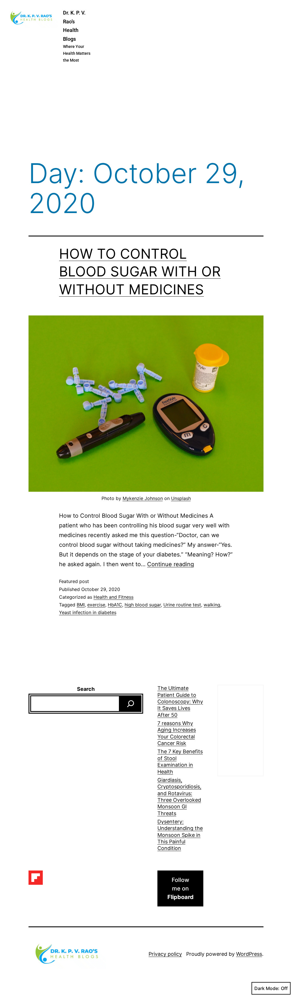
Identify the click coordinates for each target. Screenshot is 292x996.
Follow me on (180, 888)
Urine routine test (182, 605)
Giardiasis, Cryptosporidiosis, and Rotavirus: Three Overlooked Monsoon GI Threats (179, 796)
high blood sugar (143, 605)
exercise (96, 605)
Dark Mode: (266, 988)
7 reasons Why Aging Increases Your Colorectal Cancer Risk (176, 733)
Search (86, 689)
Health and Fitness (113, 597)
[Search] (130, 703)
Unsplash (181, 498)
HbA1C (115, 605)
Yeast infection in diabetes (87, 612)
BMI (81, 605)
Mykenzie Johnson (143, 498)
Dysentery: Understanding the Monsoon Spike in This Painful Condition (180, 835)
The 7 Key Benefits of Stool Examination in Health (180, 761)
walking (212, 605)
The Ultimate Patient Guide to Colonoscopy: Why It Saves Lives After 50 (180, 701)
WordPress (249, 954)
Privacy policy (165, 954)
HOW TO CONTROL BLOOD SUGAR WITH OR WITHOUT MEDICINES (140, 271)
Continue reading (170, 564)
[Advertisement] (146, 112)
